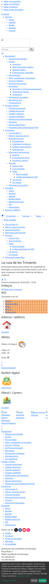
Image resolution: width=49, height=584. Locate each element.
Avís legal (9, 541)
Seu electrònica (11, 456)
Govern (8, 437)
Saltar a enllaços (11, 7)
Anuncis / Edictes (12, 445)
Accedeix (5, 332)
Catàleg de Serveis (13, 467)
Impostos (9, 478)
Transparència (11, 459)
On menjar (13, 254)
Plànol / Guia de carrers (15, 227)
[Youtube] (24, 530)
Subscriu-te (6, 387)
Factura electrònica (13, 481)
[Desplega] (18, 216)
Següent (12, 368)
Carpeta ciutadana (13, 472)
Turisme (26, 216)
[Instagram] (28, 530)
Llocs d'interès (15, 241)
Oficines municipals (13, 464)
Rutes (38, 216)
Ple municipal (11, 439)
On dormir (13, 252)
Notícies (8, 309)
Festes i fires (14, 238)
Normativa (9, 450)
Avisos (7, 306)
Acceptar (42, 580)
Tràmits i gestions (12, 470)
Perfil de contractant (14, 448)
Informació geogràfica (14, 257)
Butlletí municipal (12, 519)
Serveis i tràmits (8, 461)
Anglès (11, 25)
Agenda (8, 301)
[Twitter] (16, 530)
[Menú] (2, 53)
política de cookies (23, 576)
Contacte (5, 14)
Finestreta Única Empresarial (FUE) (20, 483)
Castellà (12, 22)
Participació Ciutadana (14, 453)
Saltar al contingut (11, 4)
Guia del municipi (12, 230)
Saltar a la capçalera (12, 1)
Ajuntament (6, 431)
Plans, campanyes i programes (18, 442)
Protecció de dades (13, 538)
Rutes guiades (10, 220)
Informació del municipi (15, 232)
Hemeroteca (10, 525)
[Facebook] (20, 530)
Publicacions (10, 312)
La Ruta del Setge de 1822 (23, 249)
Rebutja (34, 580)
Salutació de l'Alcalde (14, 434)
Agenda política (11, 304)
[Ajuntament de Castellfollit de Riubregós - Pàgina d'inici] (15, 43)
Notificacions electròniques (17, 475)
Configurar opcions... (10, 580)
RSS (6, 522)
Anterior (5, 368)
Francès (12, 30)
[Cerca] (32, 49)
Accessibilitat (10, 544)
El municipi (11, 216)
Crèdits (8, 533)
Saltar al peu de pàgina (13, 9)
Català (11, 19)
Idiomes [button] (8, 17)
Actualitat (5, 505)
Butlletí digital (11, 516)
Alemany (12, 28)
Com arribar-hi (11, 224)
